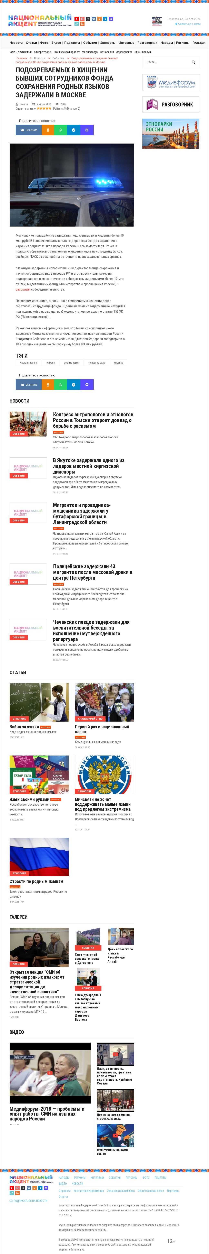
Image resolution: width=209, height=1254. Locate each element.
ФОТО (146, 1177)
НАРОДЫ (64, 1177)
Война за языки (24, 726)
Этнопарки (107, 52)
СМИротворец (43, 52)
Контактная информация (89, 1190)
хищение (118, 362)
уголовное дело (96, 362)
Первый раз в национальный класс (102, 729)
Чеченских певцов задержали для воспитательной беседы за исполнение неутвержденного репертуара (91, 630)
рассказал (23, 289)
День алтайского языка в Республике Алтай (120, 955)
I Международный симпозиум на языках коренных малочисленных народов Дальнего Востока (88, 1007)
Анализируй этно (90, 718)
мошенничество (28, 362)
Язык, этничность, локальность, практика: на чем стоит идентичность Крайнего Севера (114, 1076)
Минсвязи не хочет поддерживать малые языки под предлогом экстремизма (103, 804)
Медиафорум (90, 52)
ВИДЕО (63, 1183)
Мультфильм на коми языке (112, 1152)
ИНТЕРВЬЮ (97, 1177)
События (19, 433)
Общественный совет (151, 1190)
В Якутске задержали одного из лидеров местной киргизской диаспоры (89, 466)
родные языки (71, 362)
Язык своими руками (29, 799)
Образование (124, 52)
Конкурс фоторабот (67, 52)
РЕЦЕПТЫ (160, 1177)
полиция (50, 362)
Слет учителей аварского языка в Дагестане (87, 959)
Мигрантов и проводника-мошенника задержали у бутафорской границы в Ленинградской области (82, 513)
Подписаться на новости (29, 1200)
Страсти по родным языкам (36, 881)
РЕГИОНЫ (80, 1177)
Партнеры (173, 1190)
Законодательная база (121, 1190)
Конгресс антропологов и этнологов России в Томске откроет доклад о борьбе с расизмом (93, 420)
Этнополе (19, 718)
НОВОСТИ (77, 1183)
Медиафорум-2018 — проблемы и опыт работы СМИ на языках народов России (47, 1113)
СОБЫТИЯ (115, 1177)
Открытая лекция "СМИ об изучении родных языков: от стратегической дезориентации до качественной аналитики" (37, 982)
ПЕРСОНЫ (131, 1177)
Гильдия (199, 43)
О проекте (65, 1190)
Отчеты (63, 1196)
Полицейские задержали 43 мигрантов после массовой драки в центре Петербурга (92, 572)
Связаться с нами (189, 23)
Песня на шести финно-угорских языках (114, 1116)
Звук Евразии (143, 52)
